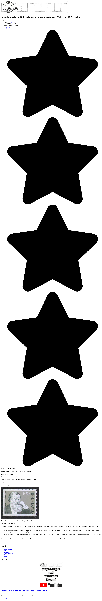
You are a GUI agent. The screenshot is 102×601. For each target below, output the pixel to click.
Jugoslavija (6, 552)
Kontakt (6, 556)
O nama (6, 555)
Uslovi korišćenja (28, 590)
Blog (5, 550)
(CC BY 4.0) (5, 599)
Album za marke (8, 549)
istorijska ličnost (8, 28)
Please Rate (3, 468)
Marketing (4, 590)
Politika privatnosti (15, 590)
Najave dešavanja (8, 553)
